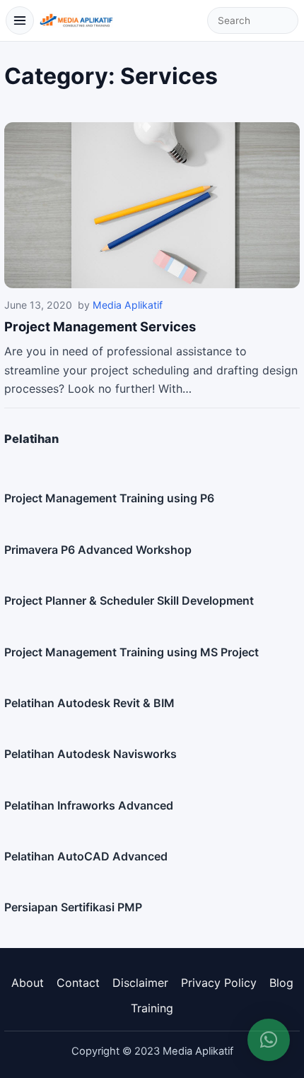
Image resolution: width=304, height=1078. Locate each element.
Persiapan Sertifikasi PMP (73, 907)
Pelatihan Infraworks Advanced (88, 805)
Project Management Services (100, 326)
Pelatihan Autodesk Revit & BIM (89, 703)
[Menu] (20, 20)
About (27, 983)
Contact (78, 983)
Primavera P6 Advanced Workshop (98, 550)
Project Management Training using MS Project (131, 652)
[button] (268, 1040)
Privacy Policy (219, 983)
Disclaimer (140, 983)
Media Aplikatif (128, 305)
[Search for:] (252, 20)
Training (152, 1008)
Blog (281, 983)
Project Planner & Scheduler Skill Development (129, 600)
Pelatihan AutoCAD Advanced (86, 856)
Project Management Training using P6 (109, 498)
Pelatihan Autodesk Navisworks (90, 754)
